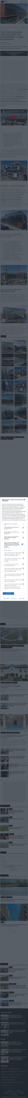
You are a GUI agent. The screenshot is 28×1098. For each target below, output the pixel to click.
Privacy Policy (22, 598)
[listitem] (14, 524)
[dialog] (14, 549)
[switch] (23, 527)
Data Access (14, 598)
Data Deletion (6, 598)
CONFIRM (8, 593)
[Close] (25, 499)
